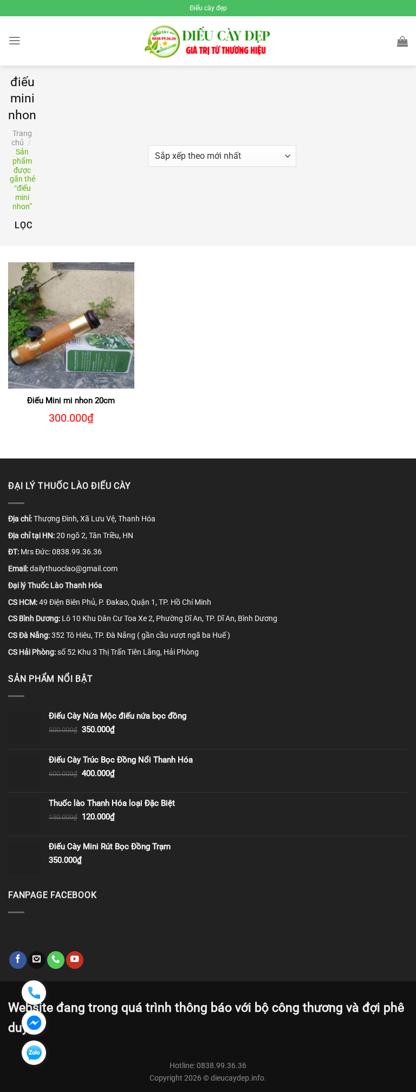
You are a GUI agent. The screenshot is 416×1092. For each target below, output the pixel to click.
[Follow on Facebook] (18, 960)
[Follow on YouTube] (74, 960)
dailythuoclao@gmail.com (74, 568)
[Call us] (55, 960)
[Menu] (14, 41)
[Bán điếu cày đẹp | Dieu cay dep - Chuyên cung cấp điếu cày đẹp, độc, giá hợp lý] (208, 41)
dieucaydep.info (237, 1078)
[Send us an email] (37, 960)
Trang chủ (21, 138)
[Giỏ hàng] (402, 41)
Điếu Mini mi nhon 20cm (71, 400)
